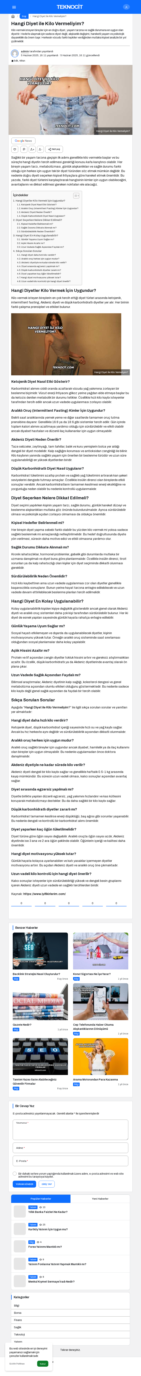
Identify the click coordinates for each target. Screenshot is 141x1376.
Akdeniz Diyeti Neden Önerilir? (36, 212)
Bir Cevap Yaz (24, 1106)
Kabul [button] (43, 1364)
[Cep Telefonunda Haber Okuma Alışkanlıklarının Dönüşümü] (100, 1009)
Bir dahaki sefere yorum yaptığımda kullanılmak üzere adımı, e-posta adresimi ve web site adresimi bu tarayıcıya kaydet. (71, 1175)
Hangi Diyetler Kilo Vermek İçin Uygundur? (40, 200)
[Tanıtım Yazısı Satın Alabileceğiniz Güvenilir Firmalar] (40, 1064)
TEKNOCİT (70, 7)
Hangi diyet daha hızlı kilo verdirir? (38, 255)
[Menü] (14, 7)
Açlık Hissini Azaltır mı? (33, 243)
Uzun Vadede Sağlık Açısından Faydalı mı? (42, 247)
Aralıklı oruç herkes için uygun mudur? (40, 259)
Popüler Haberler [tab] (41, 1198)
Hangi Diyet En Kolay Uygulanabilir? (37, 235)
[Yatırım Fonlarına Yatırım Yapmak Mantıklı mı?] (70, 1263)
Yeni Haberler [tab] (100, 1198)
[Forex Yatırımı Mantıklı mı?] (70, 1246)
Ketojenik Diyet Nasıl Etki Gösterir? (39, 204)
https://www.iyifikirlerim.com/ (44, 894)
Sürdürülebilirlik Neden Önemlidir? (38, 231)
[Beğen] (14, 149)
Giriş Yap (47, 1184)
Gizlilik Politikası (17, 1364)
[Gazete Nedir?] (40, 1009)
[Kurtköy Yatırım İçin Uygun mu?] (70, 1229)
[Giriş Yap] (126, 7)
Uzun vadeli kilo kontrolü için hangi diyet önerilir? (45, 281)
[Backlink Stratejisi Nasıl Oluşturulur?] (40, 957)
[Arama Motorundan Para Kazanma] (100, 1064)
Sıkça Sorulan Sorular (29, 251)
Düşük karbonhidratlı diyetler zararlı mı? (41, 270)
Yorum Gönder (24, 1184)
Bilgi (16, 1305)
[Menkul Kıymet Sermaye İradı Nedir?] (70, 1281)
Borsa (17, 1312)
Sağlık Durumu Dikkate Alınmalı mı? (39, 228)
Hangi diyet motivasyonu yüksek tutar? (41, 277)
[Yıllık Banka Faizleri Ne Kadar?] (70, 1211)
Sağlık (17, 1327)
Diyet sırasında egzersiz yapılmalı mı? (40, 266)
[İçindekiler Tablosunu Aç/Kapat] (74, 196)
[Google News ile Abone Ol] (23, 141)
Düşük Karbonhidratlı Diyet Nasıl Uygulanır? (43, 216)
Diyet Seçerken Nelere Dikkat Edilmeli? (39, 220)
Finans (18, 1320)
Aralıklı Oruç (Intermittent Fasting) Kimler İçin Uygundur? (49, 208)
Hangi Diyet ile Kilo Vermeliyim (46, 707)
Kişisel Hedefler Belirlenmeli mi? (37, 224)
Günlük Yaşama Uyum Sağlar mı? (37, 239)
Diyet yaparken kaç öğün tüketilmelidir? (41, 274)
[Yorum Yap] (23, 149)
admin (25, 51)
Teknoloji (19, 1334)
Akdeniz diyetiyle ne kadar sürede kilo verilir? (44, 262)
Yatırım (18, 1341)
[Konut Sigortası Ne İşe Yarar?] (100, 957)
